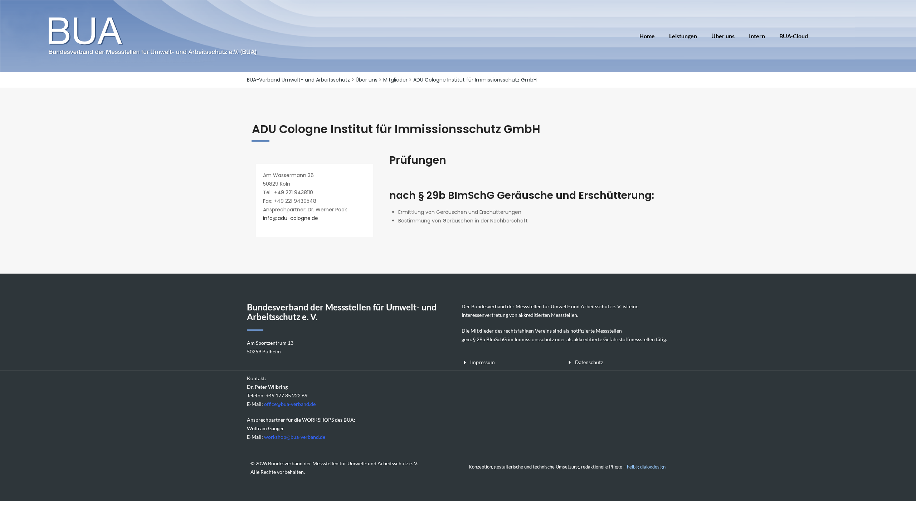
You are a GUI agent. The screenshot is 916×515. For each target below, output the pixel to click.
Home (647, 36)
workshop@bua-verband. (292, 437)
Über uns (723, 36)
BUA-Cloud (793, 36)
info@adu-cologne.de (290, 218)
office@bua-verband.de (290, 404)
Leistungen (683, 36)
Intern (757, 36)
